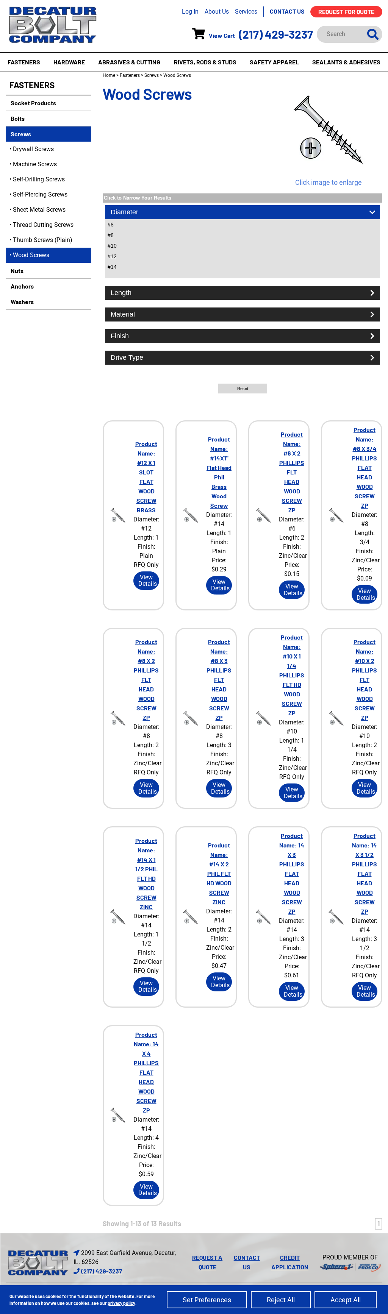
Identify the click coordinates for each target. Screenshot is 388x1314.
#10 (112, 246)
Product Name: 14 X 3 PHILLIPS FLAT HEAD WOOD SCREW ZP (291, 873)
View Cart (222, 35)
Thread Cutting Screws (43, 224)
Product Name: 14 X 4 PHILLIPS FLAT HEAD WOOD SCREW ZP (146, 1072)
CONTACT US (287, 11)
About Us (217, 11)
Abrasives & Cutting (129, 62)
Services (246, 11)
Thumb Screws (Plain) (42, 239)
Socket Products (32, 102)
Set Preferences (207, 1300)
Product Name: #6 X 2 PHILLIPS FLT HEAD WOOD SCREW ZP (291, 472)
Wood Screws (31, 255)
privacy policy (121, 1303)
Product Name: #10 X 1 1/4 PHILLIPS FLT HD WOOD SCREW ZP (291, 675)
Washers (21, 301)
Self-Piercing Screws (40, 194)
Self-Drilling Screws (39, 179)
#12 (112, 256)
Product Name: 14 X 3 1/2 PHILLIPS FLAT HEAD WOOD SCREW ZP (364, 873)
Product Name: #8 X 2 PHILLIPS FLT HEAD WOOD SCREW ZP (146, 679)
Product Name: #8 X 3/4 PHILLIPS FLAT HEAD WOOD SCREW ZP (364, 467)
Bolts (17, 118)
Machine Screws (35, 164)
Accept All (345, 1300)
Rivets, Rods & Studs (205, 62)
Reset (242, 388)
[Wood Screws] (328, 130)
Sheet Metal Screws (39, 209)
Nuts (16, 270)
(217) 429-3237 (276, 34)
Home (109, 75)
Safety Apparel (274, 62)
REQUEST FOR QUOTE (346, 11)
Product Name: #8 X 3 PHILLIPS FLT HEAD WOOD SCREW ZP (219, 679)
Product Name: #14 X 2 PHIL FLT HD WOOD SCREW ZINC (219, 873)
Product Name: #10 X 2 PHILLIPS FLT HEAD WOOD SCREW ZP (364, 679)
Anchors (21, 286)
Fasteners (24, 62)
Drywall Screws (33, 149)
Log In (190, 11)
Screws (20, 133)
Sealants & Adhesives (346, 62)
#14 (112, 267)
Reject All (281, 1300)
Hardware (69, 62)
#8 (111, 235)
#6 (111, 225)
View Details (147, 581)
